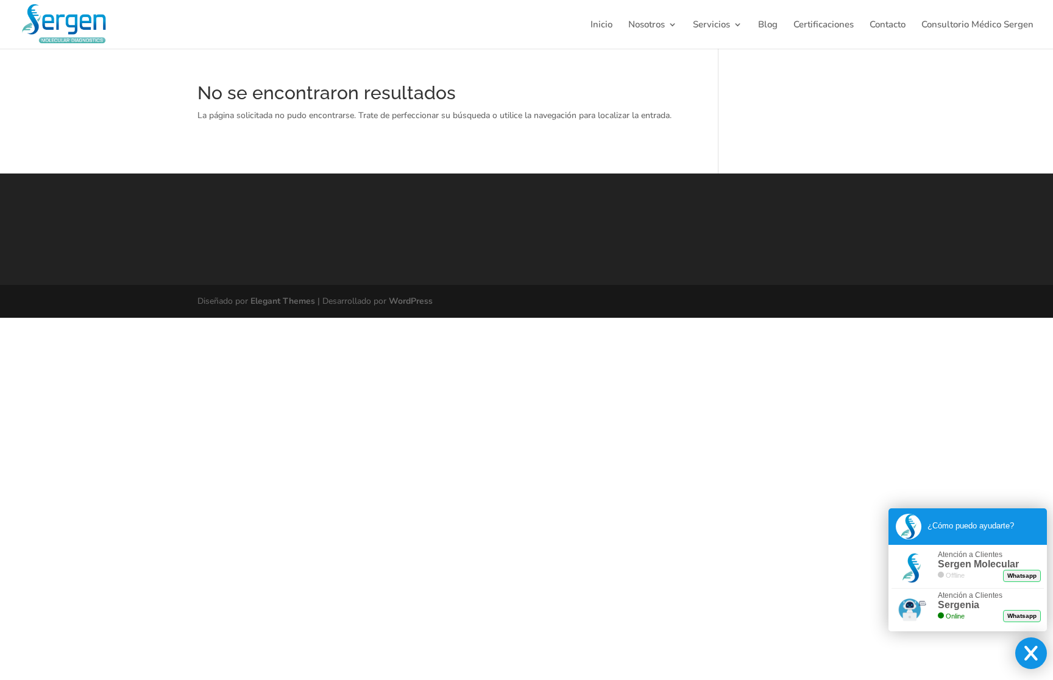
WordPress (411, 301)
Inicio (601, 25)
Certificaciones (823, 25)
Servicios (711, 25)
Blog (768, 25)
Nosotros (646, 25)
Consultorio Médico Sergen (977, 25)
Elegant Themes (282, 301)
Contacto (888, 25)
